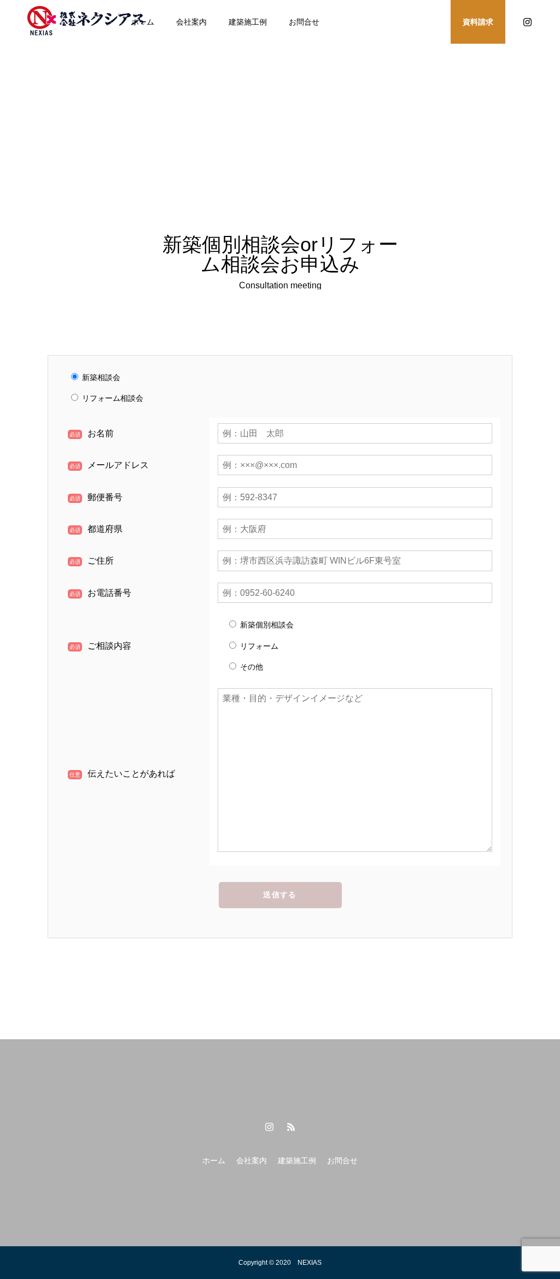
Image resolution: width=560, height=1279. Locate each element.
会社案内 (191, 21)
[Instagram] (527, 21)
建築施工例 (248, 21)
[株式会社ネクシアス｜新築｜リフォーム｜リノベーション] (87, 22)
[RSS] (290, 1126)
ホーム (213, 1160)
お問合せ (304, 21)
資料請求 (478, 21)
